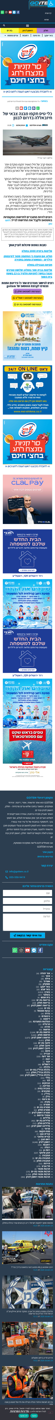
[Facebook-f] (18, 12)
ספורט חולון (44, 1109)
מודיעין (46, 1085)
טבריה (47, 1053)
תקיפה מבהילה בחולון (39, 265)
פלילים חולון (44, 1123)
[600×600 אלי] (27, 776)
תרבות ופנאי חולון (41, 1174)
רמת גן (46, 1150)
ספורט (47, 1104)
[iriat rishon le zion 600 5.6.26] (27, 359)
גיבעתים (46, 1016)
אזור (48, 975)
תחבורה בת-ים (43, 1158)
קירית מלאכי (43, 1136)
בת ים (9, 30)
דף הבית (48, 13)
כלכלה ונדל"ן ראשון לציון (37, 1075)
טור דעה (46, 1056)
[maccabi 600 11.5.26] (27, 577)
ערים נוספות (12, 35)
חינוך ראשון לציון (41, 1048)
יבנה (48, 1059)
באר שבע (45, 989)
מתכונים (46, 1091)
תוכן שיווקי (44, 1152)
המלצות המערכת (41, 1021)
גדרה (47, 1013)
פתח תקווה (44, 1131)
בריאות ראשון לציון (40, 1005)
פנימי (47, 1128)
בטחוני (44, 101)
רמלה (47, 1147)
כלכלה (47, 1067)
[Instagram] (6, 12)
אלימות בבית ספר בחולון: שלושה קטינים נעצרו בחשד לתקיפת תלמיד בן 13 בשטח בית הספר (29, 273)
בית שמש (45, 997)
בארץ (47, 992)
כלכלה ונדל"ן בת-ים (40, 1069)
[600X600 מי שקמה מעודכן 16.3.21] (27, 413)
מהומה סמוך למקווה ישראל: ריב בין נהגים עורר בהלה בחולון (28, 1222)
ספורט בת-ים (43, 1107)
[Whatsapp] (2, 12)
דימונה (46, 1018)
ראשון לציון (28, 30)
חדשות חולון (44, 1034)
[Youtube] (10, 12)
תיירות (47, 1163)
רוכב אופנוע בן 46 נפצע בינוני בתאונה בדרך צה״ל (32, 1267)
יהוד (48, 1061)
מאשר (34, 1416)
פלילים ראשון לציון (40, 1125)
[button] (51, 3)
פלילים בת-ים (43, 1120)
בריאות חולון (43, 1002)
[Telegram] (14, 12)
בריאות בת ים (43, 1000)
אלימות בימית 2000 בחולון (37, 251)
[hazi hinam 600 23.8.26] (27, 93)
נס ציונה (36, 35)
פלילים (46, 1117)
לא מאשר (24, 1416)
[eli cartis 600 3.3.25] (27, 523)
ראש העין (45, 1139)
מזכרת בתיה (44, 1088)
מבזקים (46, 1083)
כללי (48, 1077)
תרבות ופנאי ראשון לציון (38, 1176)
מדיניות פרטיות (45, 856)
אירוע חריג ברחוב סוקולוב (42, 1357)
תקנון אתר (47, 852)
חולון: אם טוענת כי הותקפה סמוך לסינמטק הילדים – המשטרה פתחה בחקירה (28, 257)
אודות (46, 19)
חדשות (46, 1029)
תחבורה (46, 1155)
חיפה (47, 1050)
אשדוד (46, 981)
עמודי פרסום (43, 1115)
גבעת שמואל (43, 1010)
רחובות (25, 35)
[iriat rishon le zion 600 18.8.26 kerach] (27, 627)
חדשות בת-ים (43, 1032)
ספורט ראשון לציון (41, 1112)
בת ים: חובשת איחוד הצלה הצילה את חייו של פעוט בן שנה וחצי (29, 1403)
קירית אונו (45, 1134)
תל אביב (46, 1166)
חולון (46, 30)
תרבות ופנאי (44, 1168)
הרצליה (46, 1024)
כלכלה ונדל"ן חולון (40, 1072)
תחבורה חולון (43, 1160)
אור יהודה (45, 973)
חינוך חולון (44, 1045)
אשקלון (46, 984)
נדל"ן (47, 1093)
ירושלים (46, 1064)
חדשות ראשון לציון (40, 1037)
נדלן (48, 1096)
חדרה (47, 1026)
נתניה (47, 1101)
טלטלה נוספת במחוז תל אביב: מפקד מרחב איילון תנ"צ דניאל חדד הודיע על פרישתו (29, 1312)
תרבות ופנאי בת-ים (40, 1171)
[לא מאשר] (50, 1412)
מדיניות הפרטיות (19, 1411)
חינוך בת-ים (44, 1042)
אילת (47, 978)
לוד (48, 1080)
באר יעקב (48, 35)
